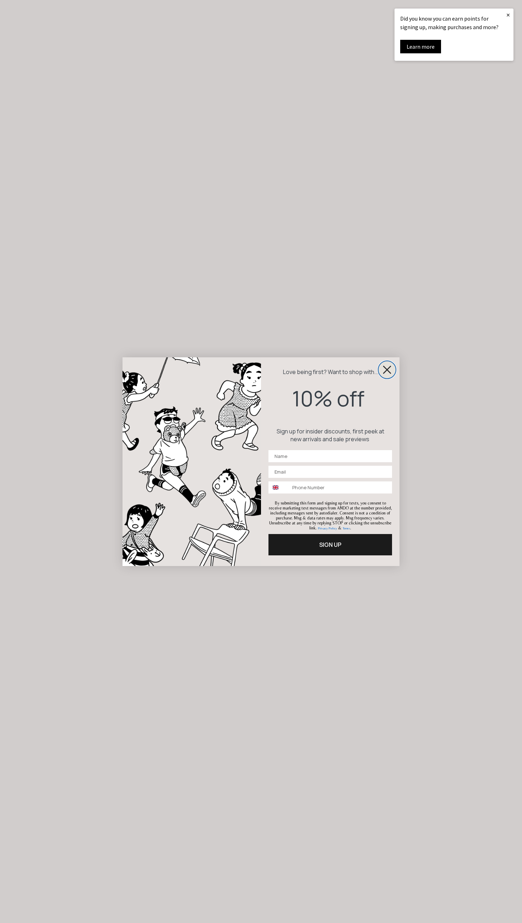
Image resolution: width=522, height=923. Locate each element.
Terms (346, 528)
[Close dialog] (387, 370)
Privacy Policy (327, 528)
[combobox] (279, 487)
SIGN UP (330, 545)
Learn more (421, 46)
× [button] (508, 14)
